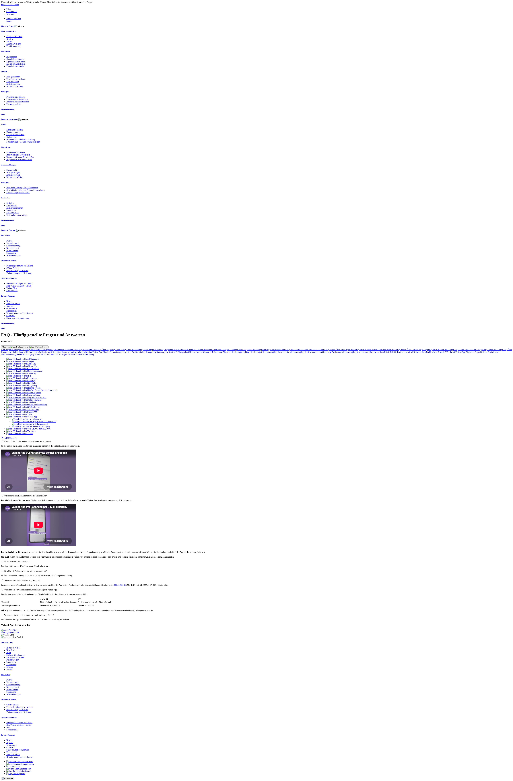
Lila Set (77, 354)
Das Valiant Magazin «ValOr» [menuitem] (19, 286)
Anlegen (17, 349)
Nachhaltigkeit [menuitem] (12, 248)
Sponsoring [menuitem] (11, 253)
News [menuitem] (8, 301)
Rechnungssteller (258, 352)
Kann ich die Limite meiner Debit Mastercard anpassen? (28, 441)
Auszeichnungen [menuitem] (13, 255)
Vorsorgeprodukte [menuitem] (14, 104)
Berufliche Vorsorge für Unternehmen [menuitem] (22, 188)
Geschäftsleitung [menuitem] (13, 246)
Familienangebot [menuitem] (13, 46)
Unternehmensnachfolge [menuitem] (16, 215)
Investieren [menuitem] (11, 210)
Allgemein (6, 347)
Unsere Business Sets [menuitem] (15, 134)
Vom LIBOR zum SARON (47, 354)
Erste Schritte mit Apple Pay (43, 349)
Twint (452, 352)
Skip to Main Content (10, 4)
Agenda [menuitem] (9, 306)
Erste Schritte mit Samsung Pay (291, 352)
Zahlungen (234, 349)
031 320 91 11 (120, 585)
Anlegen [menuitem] (4, 71)
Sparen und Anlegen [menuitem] (8, 165)
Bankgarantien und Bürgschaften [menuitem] (20, 157)
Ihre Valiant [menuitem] (5, 236)
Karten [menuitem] (9, 41)
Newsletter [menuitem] (10, 650)
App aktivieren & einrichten (486, 352)
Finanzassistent (180, 349)
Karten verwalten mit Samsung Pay (320, 352)
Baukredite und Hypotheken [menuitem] (18, 155)
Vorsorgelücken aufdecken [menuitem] (17, 102)
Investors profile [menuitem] (13, 303)
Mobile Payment (110, 352)
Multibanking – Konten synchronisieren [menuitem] (23, 142)
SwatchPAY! (174, 352)
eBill (241, 349)
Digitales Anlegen (147, 349)
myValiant (184, 352)
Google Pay (427, 349)
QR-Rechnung (216, 352)
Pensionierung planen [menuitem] (15, 97)
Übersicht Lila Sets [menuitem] (14, 36)
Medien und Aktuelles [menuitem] (9, 278)
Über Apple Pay (109, 349)
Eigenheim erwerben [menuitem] (15, 59)
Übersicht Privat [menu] (7, 26)
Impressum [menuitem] (11, 662)
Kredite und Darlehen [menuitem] (15, 152)
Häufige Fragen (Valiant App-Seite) (40, 352)
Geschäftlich (11, 11)
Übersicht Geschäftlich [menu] (9, 119)
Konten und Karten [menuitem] (8, 31)
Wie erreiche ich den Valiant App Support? (22, 580)
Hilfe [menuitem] (8, 652)
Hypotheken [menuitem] (11, 56)
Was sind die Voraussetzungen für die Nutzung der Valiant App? (31, 590)
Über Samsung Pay (365, 352)
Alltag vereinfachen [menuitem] (14, 208)
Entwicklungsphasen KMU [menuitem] (18, 192)
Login (8, 21)
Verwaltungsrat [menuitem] (12, 243)
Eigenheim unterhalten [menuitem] (15, 64)
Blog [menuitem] (3, 114)
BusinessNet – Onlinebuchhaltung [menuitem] (20, 139)
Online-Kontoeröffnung (199, 352)
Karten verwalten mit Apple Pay (69, 349)
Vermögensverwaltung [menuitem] (15, 79)
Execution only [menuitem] (12, 81)
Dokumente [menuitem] (11, 664)
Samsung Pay (163, 352)
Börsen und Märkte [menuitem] (14, 86)
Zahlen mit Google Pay (497, 349)
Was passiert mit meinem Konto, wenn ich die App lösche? (29, 615)
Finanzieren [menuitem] (5, 51)
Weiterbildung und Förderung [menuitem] (18, 273)
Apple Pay (26, 349)
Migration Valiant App (93, 352)
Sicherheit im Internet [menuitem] (15, 655)
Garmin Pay (354, 349)
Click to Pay (121, 349)
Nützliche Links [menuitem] (7, 643)
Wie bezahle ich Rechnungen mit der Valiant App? (25, 496)
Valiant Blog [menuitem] (11, 288)
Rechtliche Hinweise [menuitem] (15, 657)
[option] (22, 359)
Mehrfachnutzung (9, 354)
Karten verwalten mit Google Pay (472, 349)
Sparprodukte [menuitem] (12, 170)
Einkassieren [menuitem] (11, 137)
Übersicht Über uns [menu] (8, 230)
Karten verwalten (310, 349)
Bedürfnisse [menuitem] (5, 198)
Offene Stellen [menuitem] (12, 268)
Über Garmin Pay (414, 349)
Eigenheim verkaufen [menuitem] (15, 66)
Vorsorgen (63, 354)
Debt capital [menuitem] (11, 311)
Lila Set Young (87, 354)
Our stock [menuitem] (10, 315)
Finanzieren (277, 349)
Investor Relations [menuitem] (8, 296)
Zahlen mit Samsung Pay (346, 352)
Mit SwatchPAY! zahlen (422, 352)
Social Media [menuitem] (12, 290)
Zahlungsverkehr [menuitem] (13, 44)
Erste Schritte (296, 349)
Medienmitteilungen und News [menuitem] (19, 283)
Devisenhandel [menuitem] (12, 213)
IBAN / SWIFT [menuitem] (13, 648)
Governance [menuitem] (11, 308)
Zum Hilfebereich (9, 438)
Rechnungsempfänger (262, 349)
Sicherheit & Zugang (26, 354)
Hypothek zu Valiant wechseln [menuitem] (19, 159)
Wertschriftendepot (221, 349)
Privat (8, 9)
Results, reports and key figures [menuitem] (19, 313)
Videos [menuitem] (9, 669)
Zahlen (71, 354)
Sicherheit (208, 349)
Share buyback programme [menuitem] (17, 318)
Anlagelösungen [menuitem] (13, 172)
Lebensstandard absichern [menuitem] (17, 99)
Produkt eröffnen (13, 18)
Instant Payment (63, 352)
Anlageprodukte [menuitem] (13, 84)
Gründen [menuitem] (10, 203)
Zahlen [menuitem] (3, 125)
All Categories (7, 349)
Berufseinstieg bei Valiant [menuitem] (17, 270)
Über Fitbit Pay (342, 349)
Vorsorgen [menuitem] (5, 92)
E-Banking (159, 349)
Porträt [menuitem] (9, 241)
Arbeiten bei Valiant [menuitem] (8, 261)
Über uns (10, 14)
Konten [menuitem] (9, 39)
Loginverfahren (76, 352)
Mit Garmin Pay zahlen (397, 349)
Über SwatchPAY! (441, 352)
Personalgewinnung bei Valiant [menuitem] (19, 266)
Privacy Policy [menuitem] (12, 660)
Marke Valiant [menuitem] (12, 250)
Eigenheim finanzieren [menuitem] (15, 61)
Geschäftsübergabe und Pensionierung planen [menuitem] (25, 190)
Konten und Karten (195, 349)
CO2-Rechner (133, 349)
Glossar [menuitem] (9, 667)
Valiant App (460, 352)
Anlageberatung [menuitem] (13, 77)
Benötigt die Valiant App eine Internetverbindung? (25, 571)
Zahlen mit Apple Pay (92, 349)
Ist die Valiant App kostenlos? (16, 562)
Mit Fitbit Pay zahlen (327, 349)
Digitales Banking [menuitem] (8, 109)
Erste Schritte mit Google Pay (445, 349)
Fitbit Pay (286, 349)
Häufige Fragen (18, 352)
